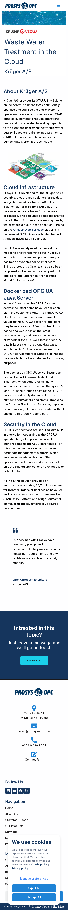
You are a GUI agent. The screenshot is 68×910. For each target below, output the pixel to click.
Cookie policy (39, 864)
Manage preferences (34, 878)
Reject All (34, 888)
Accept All (34, 897)
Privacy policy (20, 868)
